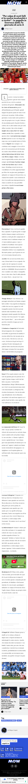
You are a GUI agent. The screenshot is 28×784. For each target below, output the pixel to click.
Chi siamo (12, 775)
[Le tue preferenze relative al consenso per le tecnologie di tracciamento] (25, 781)
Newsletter (19, 748)
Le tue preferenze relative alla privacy (15, 779)
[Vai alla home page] (14, 3)
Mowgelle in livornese (9, 720)
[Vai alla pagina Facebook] (12, 766)
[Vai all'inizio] (14, 761)
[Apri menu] (26, 2)
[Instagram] (12, 749)
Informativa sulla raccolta (9, 782)
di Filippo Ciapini (8, 28)
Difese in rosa (5, 697)
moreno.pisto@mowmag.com (11, 756)
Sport (14, 10)
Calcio (19, 720)
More (3, 684)
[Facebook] (3, 749)
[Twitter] (7, 749)
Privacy (16, 775)
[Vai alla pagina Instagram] (15, 766)
